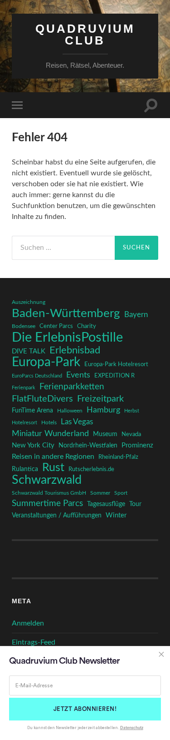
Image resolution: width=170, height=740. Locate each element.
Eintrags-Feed (33, 642)
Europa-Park (46, 362)
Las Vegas (77, 422)
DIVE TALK (28, 351)
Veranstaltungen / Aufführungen (57, 515)
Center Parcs (56, 326)
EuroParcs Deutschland (37, 375)
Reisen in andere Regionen (53, 456)
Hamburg (103, 410)
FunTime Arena (32, 410)
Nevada (131, 434)
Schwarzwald (47, 480)
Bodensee (23, 326)
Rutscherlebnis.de (91, 469)
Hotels (49, 422)
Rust (53, 467)
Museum (105, 434)
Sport (120, 493)
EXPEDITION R (114, 375)
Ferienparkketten (71, 386)
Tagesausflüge (106, 504)
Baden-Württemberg (66, 313)
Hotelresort (24, 422)
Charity (86, 326)
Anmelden (28, 623)
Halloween (70, 410)
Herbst (131, 410)
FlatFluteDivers (42, 398)
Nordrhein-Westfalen (87, 445)
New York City (33, 445)
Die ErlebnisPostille (67, 337)
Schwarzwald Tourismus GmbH (49, 493)
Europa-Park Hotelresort (116, 364)
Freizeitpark (100, 398)
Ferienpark (23, 387)
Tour (135, 504)
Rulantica (25, 469)
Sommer (100, 493)
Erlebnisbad (74, 350)
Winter (116, 515)
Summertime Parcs (47, 503)
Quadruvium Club (85, 34)
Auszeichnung (28, 302)
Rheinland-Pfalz (118, 457)
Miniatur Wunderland (50, 433)
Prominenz (137, 445)
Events (78, 375)
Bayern (136, 314)
